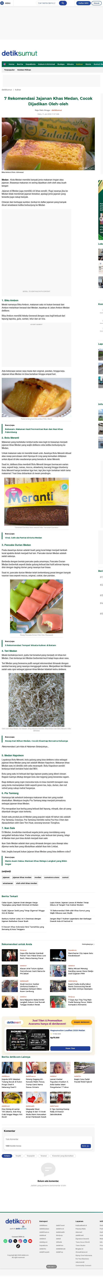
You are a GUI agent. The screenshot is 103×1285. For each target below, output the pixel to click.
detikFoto (59, 1245)
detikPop (59, 1252)
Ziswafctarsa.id (81, 1252)
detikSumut (7, 90)
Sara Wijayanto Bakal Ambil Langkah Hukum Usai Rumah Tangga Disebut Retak (32, 1002)
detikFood (60, 1229)
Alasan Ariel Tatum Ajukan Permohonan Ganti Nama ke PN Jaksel (32, 970)
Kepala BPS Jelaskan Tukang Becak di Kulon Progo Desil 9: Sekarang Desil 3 (12, 1083)
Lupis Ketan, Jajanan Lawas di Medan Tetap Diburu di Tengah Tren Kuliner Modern (69, 903)
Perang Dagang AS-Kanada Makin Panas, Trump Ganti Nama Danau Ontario (35, 1083)
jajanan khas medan (22, 877)
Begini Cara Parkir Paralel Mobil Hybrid (83, 1080)
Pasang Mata (81, 1229)
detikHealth (60, 1232)
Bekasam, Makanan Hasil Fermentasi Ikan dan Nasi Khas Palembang (34, 430)
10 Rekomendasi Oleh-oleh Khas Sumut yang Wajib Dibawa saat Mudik (70, 911)
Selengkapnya (87, 944)
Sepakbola (30, 64)
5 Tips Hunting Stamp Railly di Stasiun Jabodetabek (59, 1111)
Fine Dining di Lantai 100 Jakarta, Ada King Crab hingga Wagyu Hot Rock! (12, 1113)
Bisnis (88, 64)
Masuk (96, 3)
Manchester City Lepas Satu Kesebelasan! (80, 954)
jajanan (6, 877)
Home (11, 64)
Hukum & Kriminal (46, 64)
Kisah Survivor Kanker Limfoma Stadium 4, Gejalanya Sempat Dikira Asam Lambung (30, 987)
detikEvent (80, 1235)
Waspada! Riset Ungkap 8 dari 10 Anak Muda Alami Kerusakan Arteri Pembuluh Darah (36, 1113)
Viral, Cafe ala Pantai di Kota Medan (23, 538)
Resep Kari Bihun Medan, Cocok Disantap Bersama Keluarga (36, 741)
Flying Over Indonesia (84, 1255)
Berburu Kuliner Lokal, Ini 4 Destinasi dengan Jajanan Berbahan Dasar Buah (21, 920)
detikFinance (44, 1232)
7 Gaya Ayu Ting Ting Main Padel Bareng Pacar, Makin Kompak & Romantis (80, 1002)
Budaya (61, 64)
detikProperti (44, 1252)
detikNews (43, 1225)
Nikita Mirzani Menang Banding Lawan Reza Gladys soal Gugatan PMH (80, 970)
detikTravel (60, 1225)
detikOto (42, 1249)
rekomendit (80, 1262)
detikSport (43, 1242)
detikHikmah (60, 1249)
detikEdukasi (44, 1229)
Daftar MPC (84, 3)
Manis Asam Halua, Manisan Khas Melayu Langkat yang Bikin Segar (36, 862)
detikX (58, 1239)
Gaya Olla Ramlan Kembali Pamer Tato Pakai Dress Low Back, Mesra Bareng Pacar (33, 955)
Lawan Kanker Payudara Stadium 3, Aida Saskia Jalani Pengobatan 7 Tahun (59, 1083)
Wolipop (59, 1235)
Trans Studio (80, 1245)
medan (38, 877)
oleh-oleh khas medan (26, 883)
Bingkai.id (79, 1249)
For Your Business (82, 1259)
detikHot (42, 1239)
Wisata (70, 64)
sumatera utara (51, 877)
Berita (20, 64)
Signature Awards (82, 1239)
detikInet (42, 1235)
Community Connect (83, 1265)
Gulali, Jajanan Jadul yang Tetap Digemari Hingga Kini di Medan (23, 911)
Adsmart (79, 1232)
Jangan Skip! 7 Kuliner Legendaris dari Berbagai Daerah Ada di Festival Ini (70, 920)
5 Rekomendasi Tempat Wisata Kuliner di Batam (30, 645)
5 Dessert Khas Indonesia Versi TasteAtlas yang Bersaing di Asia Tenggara (23, 928)
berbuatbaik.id (81, 1225)
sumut (65, 877)
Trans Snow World (83, 1242)
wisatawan (8, 883)
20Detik (59, 1242)
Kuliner (79, 64)
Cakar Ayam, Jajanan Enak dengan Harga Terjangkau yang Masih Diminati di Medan (20, 903)
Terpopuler (9, 70)
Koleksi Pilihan (24, 70)
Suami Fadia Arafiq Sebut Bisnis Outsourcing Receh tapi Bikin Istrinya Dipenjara (80, 986)
